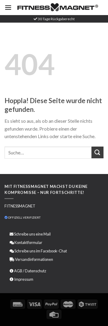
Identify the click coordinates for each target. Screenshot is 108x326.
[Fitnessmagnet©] (57, 7)
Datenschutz (35, 270)
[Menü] (8, 7)
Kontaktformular (28, 242)
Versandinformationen (34, 259)
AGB (18, 270)
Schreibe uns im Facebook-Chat (40, 250)
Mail (47, 234)
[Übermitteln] (98, 152)
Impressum (23, 279)
